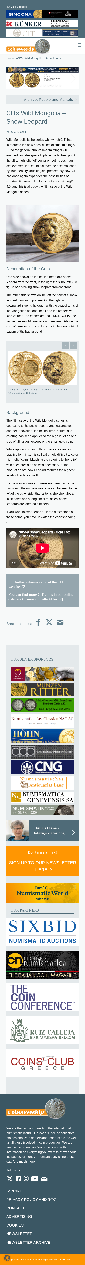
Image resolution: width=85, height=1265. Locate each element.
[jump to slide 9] (56, 85)
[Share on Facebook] (38, 625)
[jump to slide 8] (52, 85)
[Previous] (65, 345)
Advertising (19, 1216)
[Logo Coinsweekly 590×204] (28, 46)
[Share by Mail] (60, 625)
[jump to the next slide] (73, 78)
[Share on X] (49, 625)
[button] (7, 1258)
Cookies (15, 1225)
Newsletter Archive (28, 1242)
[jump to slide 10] (60, 85)
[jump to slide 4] (37, 85)
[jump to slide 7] (48, 85)
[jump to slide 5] (40, 85)
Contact (15, 1208)
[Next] (73, 345)
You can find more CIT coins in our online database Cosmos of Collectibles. (40, 596)
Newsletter (19, 1234)
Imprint (14, 1191)
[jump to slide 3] (33, 85)
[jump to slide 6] (44, 85)
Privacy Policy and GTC (31, 1199)
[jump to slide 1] (25, 85)
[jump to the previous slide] (12, 78)
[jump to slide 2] (29, 85)
